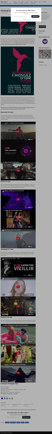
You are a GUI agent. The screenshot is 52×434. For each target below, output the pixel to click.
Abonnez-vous (35, 16)
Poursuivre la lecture (26, 19)
